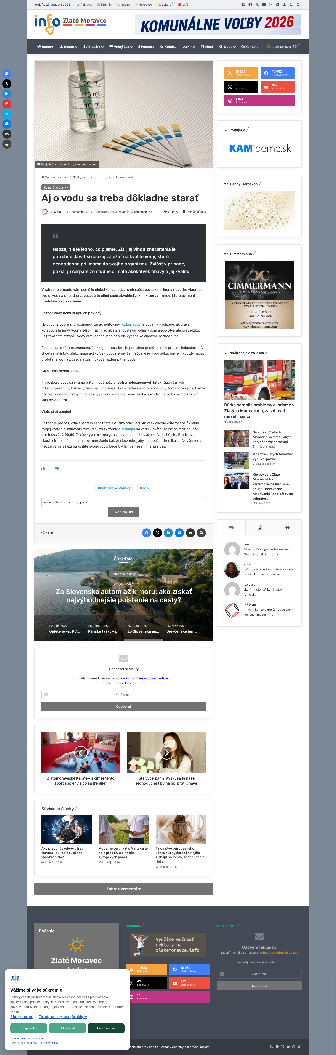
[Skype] (6, 114)
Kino (191, 47)
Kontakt (251, 47)
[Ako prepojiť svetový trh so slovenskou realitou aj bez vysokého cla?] (66, 829)
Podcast (147, 47)
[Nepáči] (57, 468)
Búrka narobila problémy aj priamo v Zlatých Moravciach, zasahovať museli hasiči (259, 410)
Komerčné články (69, 177)
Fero (247, 544)
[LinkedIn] (168, 532)
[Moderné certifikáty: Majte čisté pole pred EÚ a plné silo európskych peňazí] (124, 829)
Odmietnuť (67, 1028)
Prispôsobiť (29, 1028)
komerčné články (115, 488)
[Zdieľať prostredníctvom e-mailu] (190, 532)
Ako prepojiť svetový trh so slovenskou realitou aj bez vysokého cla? (62, 852)
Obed (208, 47)
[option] (123, 595)
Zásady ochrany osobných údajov (185, 1047)
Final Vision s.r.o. (47, 1042)
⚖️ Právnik (104, 4)
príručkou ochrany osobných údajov (142, 678)
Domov (47, 47)
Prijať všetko (106, 1028)
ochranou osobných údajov (278, 952)
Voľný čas (121, 47)
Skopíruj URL (124, 512)
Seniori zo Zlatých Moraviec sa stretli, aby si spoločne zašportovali (272, 437)
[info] (70, 24)
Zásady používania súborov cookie (133, 1047)
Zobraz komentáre (123, 889)
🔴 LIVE (183, 4)
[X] (157, 532)
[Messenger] (179, 532)
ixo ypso (250, 584)
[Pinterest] (6, 103)
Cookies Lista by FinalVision (27, 1038)
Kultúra (170, 47)
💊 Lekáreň (165, 4)
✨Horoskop (144, 4)
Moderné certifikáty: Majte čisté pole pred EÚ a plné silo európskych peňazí (123, 852)
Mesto (69, 47)
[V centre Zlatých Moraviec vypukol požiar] (236, 460)
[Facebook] (146, 532)
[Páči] (43, 468)
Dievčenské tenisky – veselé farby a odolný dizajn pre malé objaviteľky (124, 595)
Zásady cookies (21, 1017)
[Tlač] (201, 532)
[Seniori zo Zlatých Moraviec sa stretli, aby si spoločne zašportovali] (236, 438)
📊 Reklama (84, 4)
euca (247, 564)
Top (145, 488)
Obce (227, 47)
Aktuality (92, 47)
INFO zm (55, 211)
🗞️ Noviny (123, 4)
